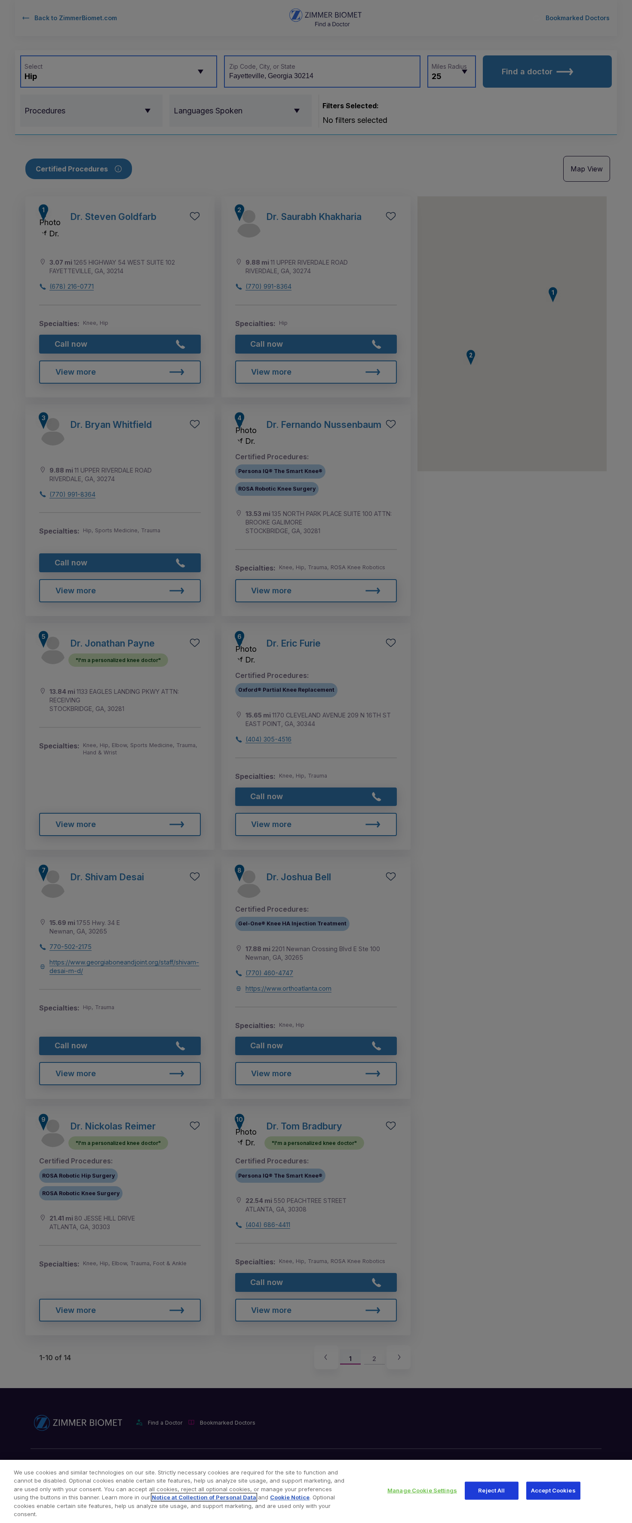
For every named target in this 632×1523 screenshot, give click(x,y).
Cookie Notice (290, 1497)
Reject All (491, 1490)
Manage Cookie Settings (422, 1490)
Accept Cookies (553, 1490)
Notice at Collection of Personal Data (204, 1497)
